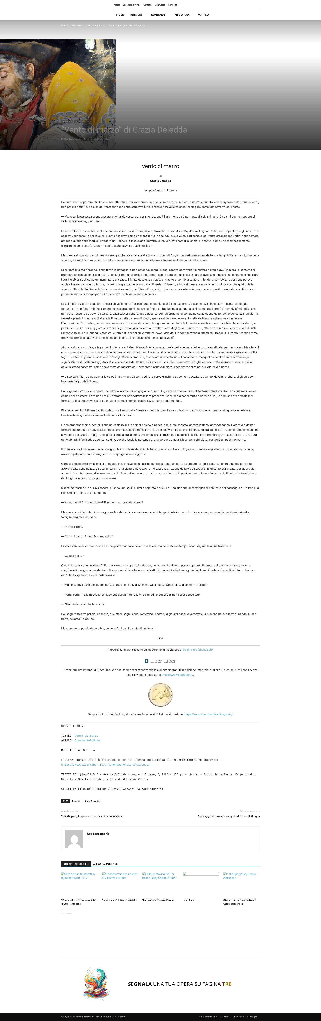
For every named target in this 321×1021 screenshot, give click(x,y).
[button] (255, 15)
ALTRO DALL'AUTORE (105, 864)
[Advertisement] (160, 938)
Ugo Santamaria (72, 138)
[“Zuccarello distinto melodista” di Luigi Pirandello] (79, 884)
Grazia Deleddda (87, 740)
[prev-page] (63, 911)
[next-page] (69, 911)
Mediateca (182, 15)
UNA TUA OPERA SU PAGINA (179, 983)
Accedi (117, 4)
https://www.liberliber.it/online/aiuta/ (208, 714)
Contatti (147, 4)
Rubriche (136, 15)
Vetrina (203, 15)
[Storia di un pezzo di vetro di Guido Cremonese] (241, 884)
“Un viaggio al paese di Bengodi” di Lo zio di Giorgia (229, 816)
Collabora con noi (131, 4)
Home (120, 15)
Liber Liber (160, 4)
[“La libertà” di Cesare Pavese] (160, 884)
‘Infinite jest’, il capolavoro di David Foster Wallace (91, 816)
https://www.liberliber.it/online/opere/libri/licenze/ (105, 764)
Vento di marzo (86, 735)
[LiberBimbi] (201, 884)
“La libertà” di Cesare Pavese (158, 900)
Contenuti (158, 15)
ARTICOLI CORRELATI (76, 864)
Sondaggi (172, 4)
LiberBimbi (188, 900)
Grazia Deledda (91, 801)
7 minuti (76, 801)
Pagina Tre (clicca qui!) (198, 649)
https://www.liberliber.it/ (177, 675)
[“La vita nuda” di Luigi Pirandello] (120, 884)
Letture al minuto (95, 25)
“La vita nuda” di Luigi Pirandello (119, 900)
